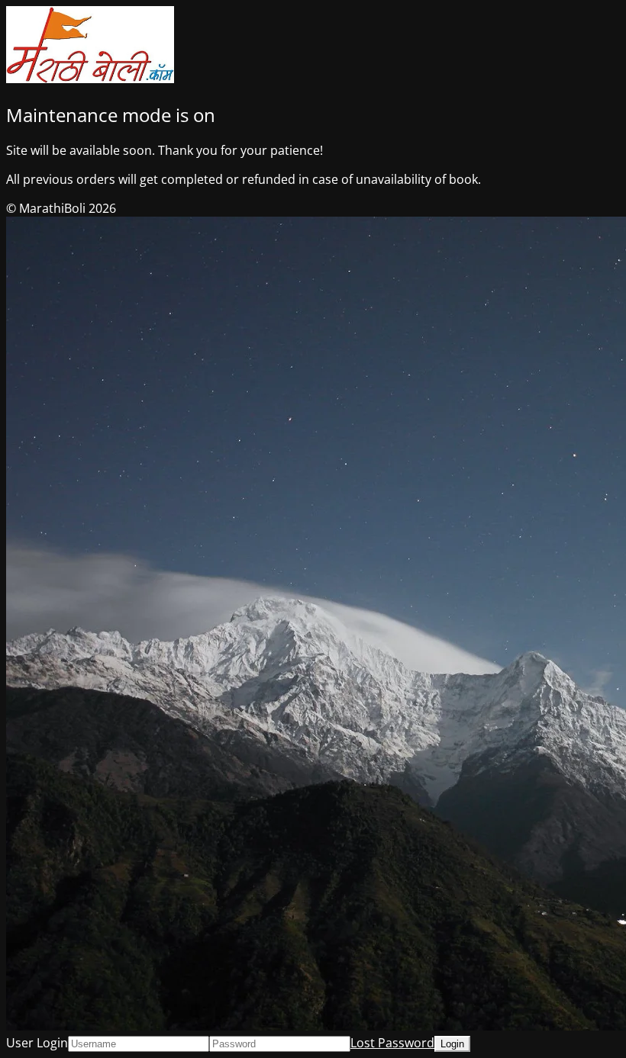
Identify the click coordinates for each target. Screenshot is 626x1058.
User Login (37, 1042)
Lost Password (392, 1042)
